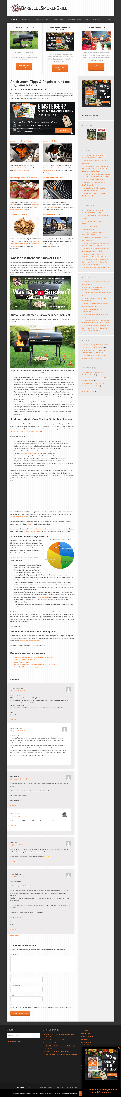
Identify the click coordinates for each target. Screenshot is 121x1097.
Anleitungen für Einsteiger (21, 141)
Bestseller (84, 1039)
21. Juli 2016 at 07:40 (17, 876)
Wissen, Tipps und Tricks (53, 177)
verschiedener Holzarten (32, 453)
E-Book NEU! (85, 1033)
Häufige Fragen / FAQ (52, 214)
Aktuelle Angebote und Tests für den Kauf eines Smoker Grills (33, 657)
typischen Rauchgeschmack (21, 170)
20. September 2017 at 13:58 (19, 779)
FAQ (49, 246)
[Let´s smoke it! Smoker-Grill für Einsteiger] (42, 134)
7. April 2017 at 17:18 (17, 845)
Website (12, 995)
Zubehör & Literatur (18, 214)
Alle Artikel (87, 1045)
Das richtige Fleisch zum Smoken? (24, 177)
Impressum (10, 1041)
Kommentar (14, 954)
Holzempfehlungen (22, 244)
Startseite (84, 1030)
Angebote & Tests (50, 141)
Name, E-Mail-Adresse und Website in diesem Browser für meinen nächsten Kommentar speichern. (41, 1007)
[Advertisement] (42, 497)
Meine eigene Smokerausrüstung (94, 179)
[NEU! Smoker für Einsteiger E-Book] (96, 105)
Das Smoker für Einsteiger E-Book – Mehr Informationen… (101, 1091)
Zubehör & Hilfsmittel (96, 67)
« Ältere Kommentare (13, 935)
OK (82, 1093)
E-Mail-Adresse (15, 985)
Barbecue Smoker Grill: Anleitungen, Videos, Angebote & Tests (60, 8)
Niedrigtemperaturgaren (18, 517)
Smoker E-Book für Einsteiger (60, 68)
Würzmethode (35, 205)
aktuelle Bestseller (49, 170)
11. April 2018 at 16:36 (17, 731)
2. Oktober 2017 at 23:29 (18, 816)
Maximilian (13, 814)
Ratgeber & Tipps (87, 1042)
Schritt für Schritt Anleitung (22, 168)
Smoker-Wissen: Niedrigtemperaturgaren (96, 267)
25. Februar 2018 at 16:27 (18, 691)
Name (12, 976)
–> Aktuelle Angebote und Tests (29, 640)
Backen (30, 524)
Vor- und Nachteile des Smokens (41, 529)
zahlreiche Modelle (55, 168)
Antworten (13, 720)
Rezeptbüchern (44, 597)
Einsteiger (49, 202)
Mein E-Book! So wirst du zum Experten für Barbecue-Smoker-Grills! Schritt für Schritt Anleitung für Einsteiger (95, 168)
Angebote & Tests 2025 (24, 66)
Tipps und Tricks (52, 207)
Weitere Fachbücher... (89, 141)
